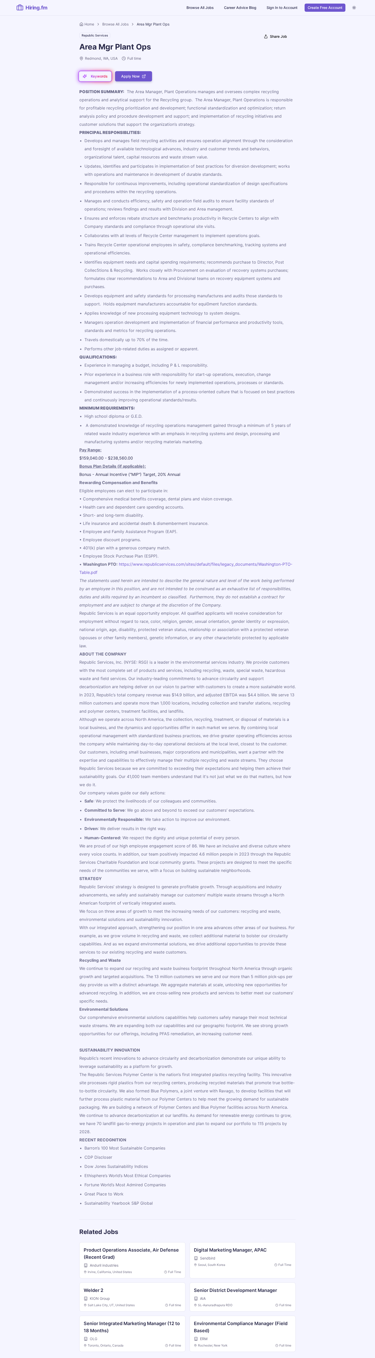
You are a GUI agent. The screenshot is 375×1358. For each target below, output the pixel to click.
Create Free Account (325, 7)
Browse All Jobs (200, 7)
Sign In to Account (282, 7)
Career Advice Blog (240, 7)
